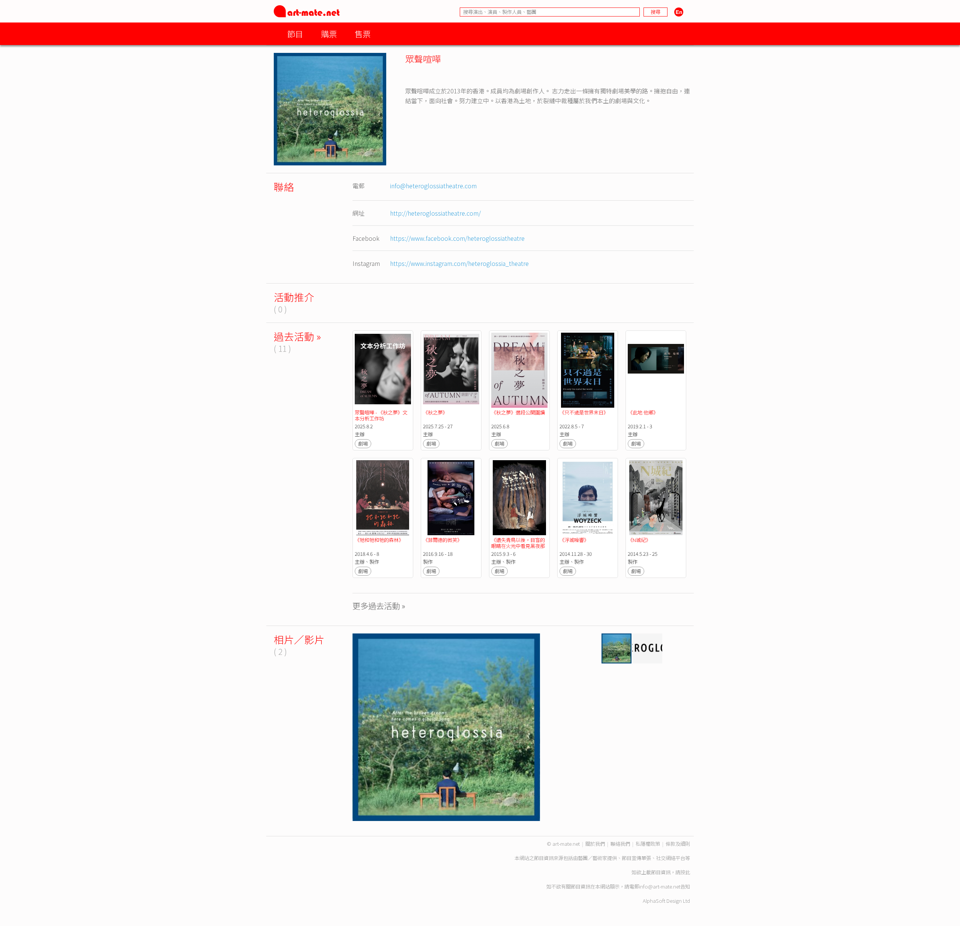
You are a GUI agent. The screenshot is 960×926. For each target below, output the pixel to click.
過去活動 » (297, 336)
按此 (685, 872)
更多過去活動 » (378, 605)
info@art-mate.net (659, 886)
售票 (362, 33)
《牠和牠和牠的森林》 (379, 539)
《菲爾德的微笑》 (442, 539)
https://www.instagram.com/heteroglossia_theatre (459, 263)
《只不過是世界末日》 (584, 412)
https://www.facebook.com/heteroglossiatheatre (457, 238)
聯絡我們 (620, 843)
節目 (295, 33)
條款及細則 (678, 843)
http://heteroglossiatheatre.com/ (435, 213)
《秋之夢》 (435, 412)
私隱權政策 (648, 843)
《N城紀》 (639, 539)
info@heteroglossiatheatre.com (433, 185)
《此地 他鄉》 (643, 412)
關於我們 (595, 843)
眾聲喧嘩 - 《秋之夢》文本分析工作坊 (381, 415)
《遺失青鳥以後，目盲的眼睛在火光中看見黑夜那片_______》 (518, 545)
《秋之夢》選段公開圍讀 (518, 412)
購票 (329, 33)
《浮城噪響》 (574, 539)
